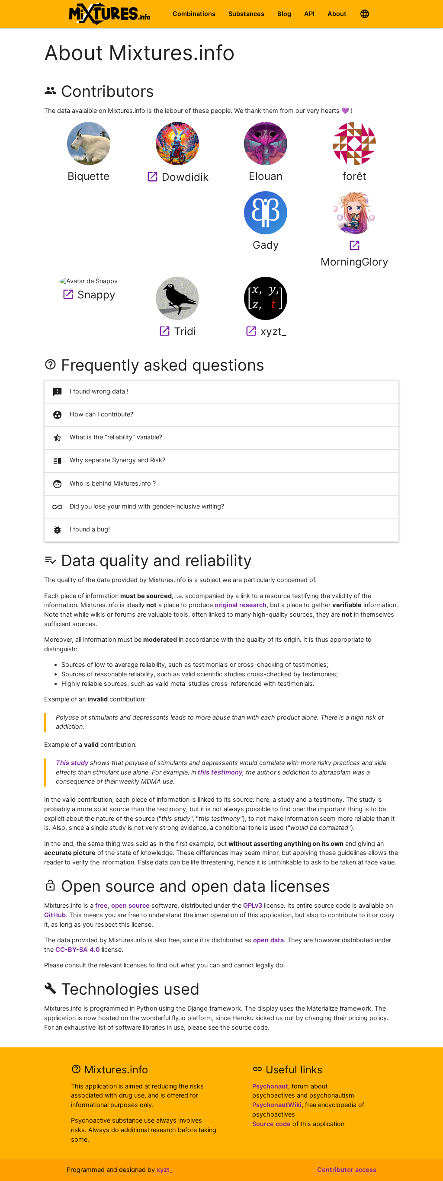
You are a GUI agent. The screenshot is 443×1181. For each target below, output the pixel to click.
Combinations (194, 14)
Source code (271, 1124)
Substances (246, 14)
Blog (284, 14)
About (337, 14)
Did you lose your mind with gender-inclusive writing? (138, 507)
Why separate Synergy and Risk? (109, 461)
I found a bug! (81, 530)
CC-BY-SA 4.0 (77, 950)
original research (240, 605)
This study (72, 763)
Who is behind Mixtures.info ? (104, 484)
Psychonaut (270, 1086)
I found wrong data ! (90, 392)
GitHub (55, 915)
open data (268, 940)
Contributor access (346, 1170)
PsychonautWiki (277, 1105)
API (309, 14)
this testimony (220, 772)
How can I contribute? (93, 415)
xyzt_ (165, 1170)
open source (130, 905)
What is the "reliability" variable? (107, 438)
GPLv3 (252, 905)
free (101, 905)
